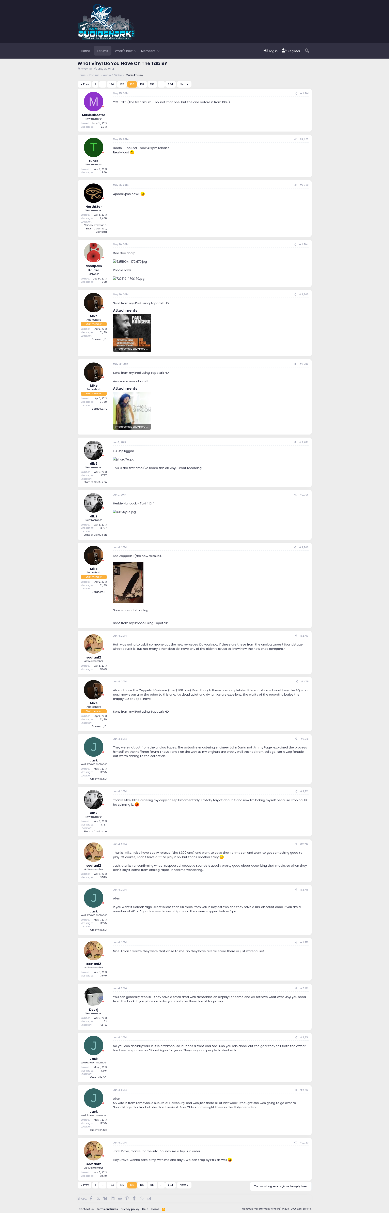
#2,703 (304, 185)
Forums (102, 51)
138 (152, 84)
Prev (86, 84)
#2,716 (304, 942)
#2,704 (304, 244)
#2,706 (304, 364)
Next (183, 84)
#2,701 (304, 93)
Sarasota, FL (99, 339)
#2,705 (304, 294)
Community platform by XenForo (277, 1208)
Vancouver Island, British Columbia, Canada (95, 228)
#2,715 (304, 889)
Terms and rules (107, 1209)
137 (142, 84)
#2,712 (304, 739)
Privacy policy (130, 1209)
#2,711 (305, 681)
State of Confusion (95, 482)
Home (85, 51)
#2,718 (304, 1037)
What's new (124, 51)
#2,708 (304, 494)
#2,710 (304, 635)
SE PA (103, 1025)
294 (170, 84)
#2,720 (304, 1142)
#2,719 (304, 1090)
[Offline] (103, 107)
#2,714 (304, 844)
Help (145, 1209)
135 (122, 84)
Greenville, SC (98, 778)
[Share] (296, 93)
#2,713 (304, 791)
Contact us (86, 1209)
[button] (135, 51)
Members (148, 51)
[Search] (307, 51)
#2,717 (304, 988)
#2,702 (304, 139)
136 (132, 84)
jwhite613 (87, 69)
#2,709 (304, 547)
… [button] (103, 84)
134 (111, 84)
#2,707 (304, 442)
